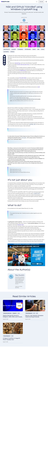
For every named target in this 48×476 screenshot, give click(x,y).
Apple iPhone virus (35, 157)
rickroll (42, 49)
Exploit (34, 49)
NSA (38, 49)
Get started (41, 1)
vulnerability (6, 51)
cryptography (20, 49)
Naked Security (7, 49)
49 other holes (21, 224)
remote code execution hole (23, 64)
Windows (12, 51)
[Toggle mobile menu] (46, 1)
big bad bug (17, 63)
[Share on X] (4, 59)
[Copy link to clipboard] (4, 57)
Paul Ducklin (26, 22)
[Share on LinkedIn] (4, 61)
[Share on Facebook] (4, 63)
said (39, 86)
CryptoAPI (14, 49)
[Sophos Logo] (5, 1)
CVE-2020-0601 (28, 49)
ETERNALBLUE (22, 70)
